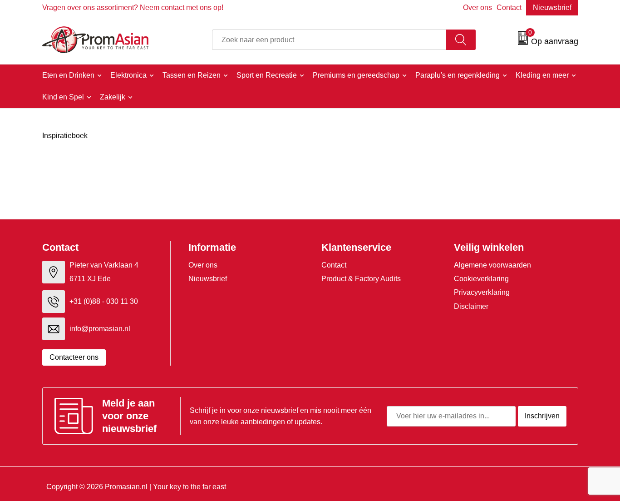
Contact (509, 7)
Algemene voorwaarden (492, 265)
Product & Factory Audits (361, 279)
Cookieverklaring (481, 279)
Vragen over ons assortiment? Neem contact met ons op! (132, 7)
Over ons (477, 7)
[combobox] (329, 40)
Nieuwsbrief (552, 7)
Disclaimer (471, 306)
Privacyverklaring (482, 292)
